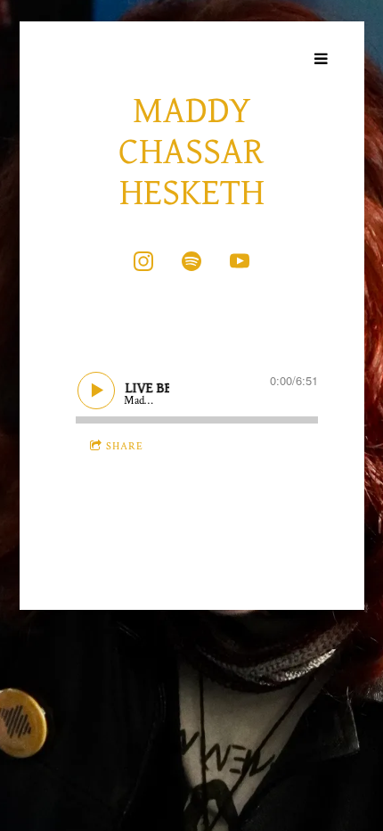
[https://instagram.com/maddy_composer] (143, 261)
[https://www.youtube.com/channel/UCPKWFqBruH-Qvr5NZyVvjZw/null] (239, 261)
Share (124, 446)
